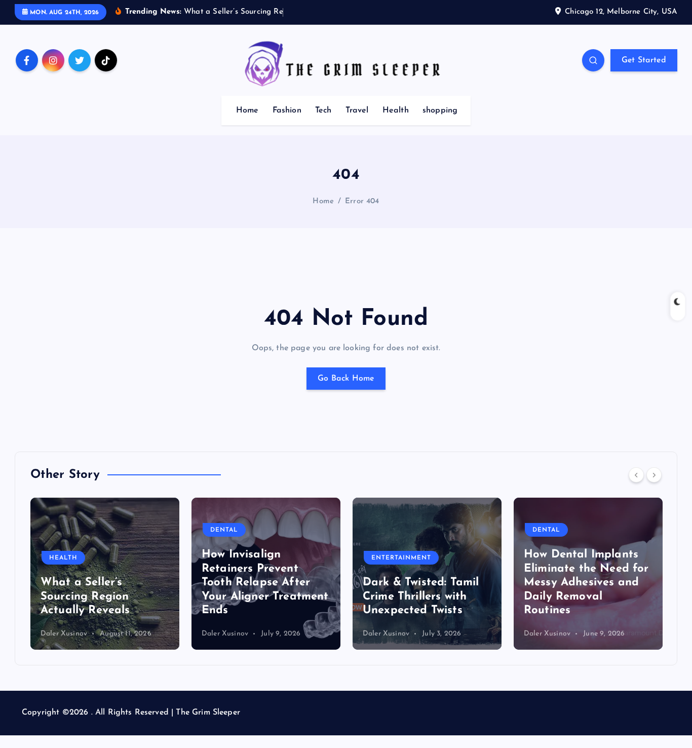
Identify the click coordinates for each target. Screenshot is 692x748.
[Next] (654, 474)
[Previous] (636, 474)
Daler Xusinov (165, 634)
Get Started (644, 60)
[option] (206, 574)
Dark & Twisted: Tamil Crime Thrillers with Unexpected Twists (361, 596)
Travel (357, 110)
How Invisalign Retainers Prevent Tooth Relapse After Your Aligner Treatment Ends (205, 582)
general (650, 530)
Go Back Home (346, 379)
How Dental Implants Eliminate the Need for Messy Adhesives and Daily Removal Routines (526, 582)
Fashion (287, 110)
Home (247, 110)
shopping (439, 110)
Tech (323, 110)
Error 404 (362, 201)
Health (395, 110)
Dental (164, 530)
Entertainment (341, 558)
